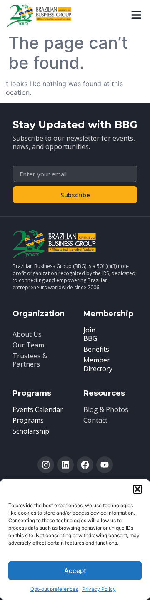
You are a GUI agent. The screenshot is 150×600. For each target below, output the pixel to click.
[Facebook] (85, 464)
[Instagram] (46, 464)
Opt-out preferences (54, 589)
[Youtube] (104, 464)
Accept (75, 571)
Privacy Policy (99, 589)
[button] (137, 489)
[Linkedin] (65, 464)
